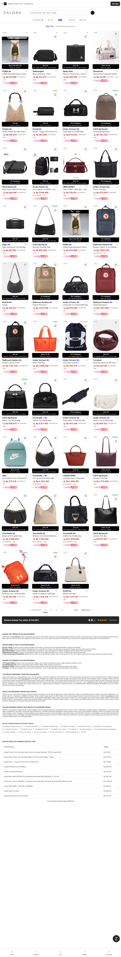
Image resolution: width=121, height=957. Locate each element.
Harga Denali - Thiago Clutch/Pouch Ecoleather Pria (21, 762)
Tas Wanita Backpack (31, 726)
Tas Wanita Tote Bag (84, 726)
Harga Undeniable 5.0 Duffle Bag (15, 767)
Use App (115, 4)
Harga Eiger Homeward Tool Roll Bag (16, 796)
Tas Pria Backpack (85, 729)
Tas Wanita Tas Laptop (58, 729)
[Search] (92, 13)
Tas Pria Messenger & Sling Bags (105, 729)
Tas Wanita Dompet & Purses (11, 726)
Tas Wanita (25, 678)
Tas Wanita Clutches (10, 729)
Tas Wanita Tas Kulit (41, 729)
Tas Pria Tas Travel (24, 732)
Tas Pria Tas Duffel (56, 732)
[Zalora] (12, 13)
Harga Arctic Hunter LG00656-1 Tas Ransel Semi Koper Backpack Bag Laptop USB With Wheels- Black (38, 781)
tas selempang (77, 683)
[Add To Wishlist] (26, 71)
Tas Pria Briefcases (71, 732)
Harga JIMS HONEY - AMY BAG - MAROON (18, 786)
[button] (60, 4)
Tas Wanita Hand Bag (67, 726)
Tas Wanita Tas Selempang (103, 726)
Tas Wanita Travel (26, 729)
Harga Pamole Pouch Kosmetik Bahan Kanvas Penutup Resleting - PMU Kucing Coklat (32, 752)
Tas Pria (90, 682)
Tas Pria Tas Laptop (40, 732)
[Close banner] (2, 4)
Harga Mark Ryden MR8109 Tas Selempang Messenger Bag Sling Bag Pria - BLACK (31, 776)
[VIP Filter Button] (61, 20)
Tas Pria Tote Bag (9, 732)
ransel (63, 683)
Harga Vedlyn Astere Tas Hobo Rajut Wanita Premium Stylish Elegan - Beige (29, 757)
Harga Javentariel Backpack (13, 771)
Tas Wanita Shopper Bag (49, 726)
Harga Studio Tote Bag (11, 791)
